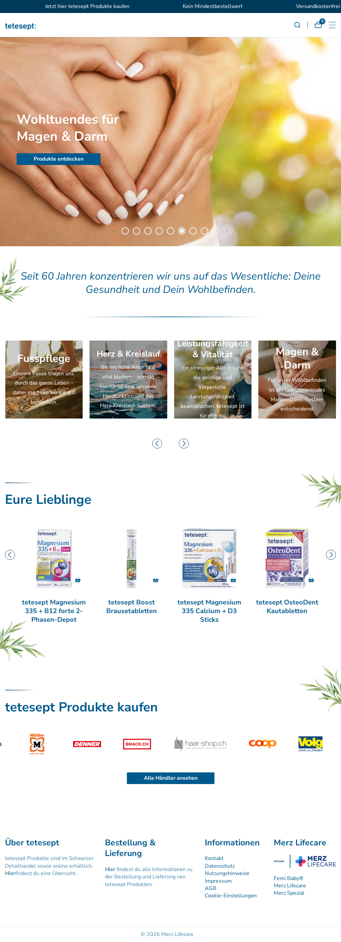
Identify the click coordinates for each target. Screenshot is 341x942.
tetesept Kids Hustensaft (287, 606)
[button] (114, 231)
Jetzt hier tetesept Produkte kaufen (58, 6)
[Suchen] (300, 25)
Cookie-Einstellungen (231, 895)
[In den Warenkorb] (78, 579)
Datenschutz (220, 866)
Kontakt (214, 858)
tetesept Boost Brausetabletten (54, 606)
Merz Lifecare (290, 885)
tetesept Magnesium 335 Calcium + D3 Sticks (132, 611)
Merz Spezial (289, 893)
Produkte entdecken (240, 159)
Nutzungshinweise (227, 873)
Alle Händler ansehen (170, 778)
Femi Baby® (288, 878)
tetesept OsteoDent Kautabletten (209, 606)
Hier (10, 873)
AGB (210, 888)
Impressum (218, 881)
